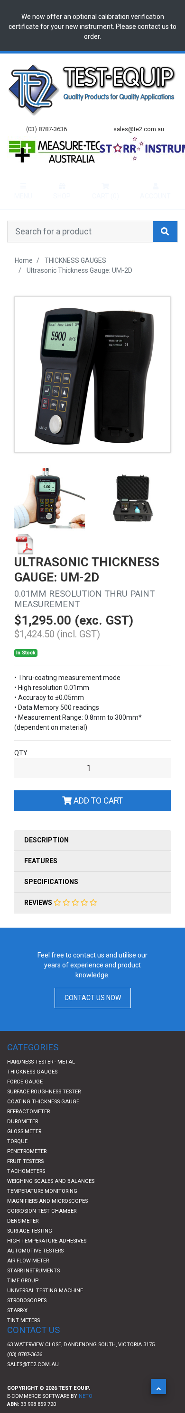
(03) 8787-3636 (24, 1373)
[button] (158, 1386)
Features (40, 879)
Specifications (51, 900)
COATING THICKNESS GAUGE (43, 1120)
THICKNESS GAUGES (32, 1090)
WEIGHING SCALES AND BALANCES (50, 1200)
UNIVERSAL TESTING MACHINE (45, 1309)
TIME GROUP (22, 1299)
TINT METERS (23, 1339)
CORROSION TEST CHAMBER (41, 1229)
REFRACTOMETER (28, 1130)
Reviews (39, 921)
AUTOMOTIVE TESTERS (35, 1269)
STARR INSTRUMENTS (33, 1289)
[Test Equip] (92, 89)
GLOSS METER (24, 1150)
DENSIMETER (22, 1239)
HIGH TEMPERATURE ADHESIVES (46, 1259)
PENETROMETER (26, 1170)
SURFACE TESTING (29, 1249)
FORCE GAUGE (25, 1100)
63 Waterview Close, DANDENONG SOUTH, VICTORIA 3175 (81, 1363)
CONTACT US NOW (93, 1016)
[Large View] (49, 516)
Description (46, 858)
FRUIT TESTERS (25, 1180)
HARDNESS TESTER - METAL (41, 1080)
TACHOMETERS (26, 1190)
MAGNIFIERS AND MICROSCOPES (47, 1219)
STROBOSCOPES (26, 1319)
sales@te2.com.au (33, 1383)
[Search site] (165, 250)
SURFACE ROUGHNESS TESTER (44, 1110)
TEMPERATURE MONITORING (42, 1210)
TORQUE (17, 1160)
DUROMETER (22, 1140)
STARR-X (17, 1329)
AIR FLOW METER (28, 1279)
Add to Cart (97, 819)
